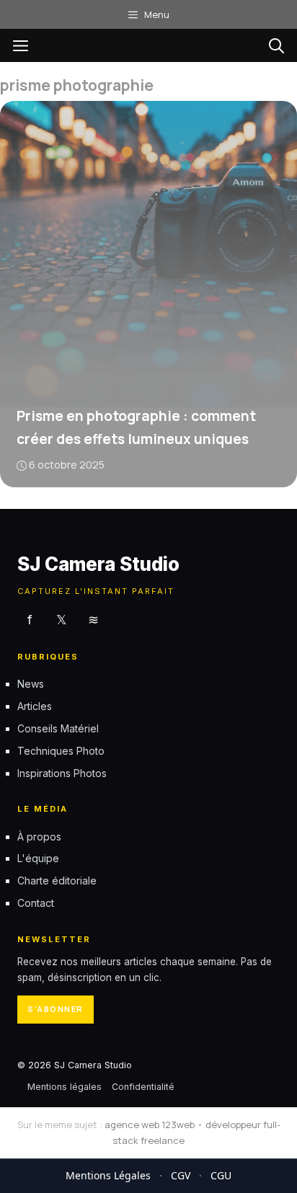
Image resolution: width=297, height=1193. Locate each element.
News (30, 684)
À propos (39, 836)
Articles (34, 706)
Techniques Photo (61, 750)
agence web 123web (150, 1124)
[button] (276, 45)
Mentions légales (64, 1086)
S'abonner (55, 1008)
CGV (180, 1175)
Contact (35, 903)
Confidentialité (143, 1086)
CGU (220, 1175)
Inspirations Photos (62, 772)
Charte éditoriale (57, 880)
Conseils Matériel (58, 728)
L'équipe (38, 858)
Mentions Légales (108, 1175)
